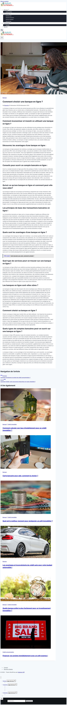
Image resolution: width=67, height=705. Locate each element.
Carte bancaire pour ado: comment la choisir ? (20, 476)
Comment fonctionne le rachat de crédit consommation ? (15, 376)
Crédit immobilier (9, 11)
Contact (6, 667)
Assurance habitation (9, 19)
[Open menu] (2, 37)
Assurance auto (8, 15)
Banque (5, 97)
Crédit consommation (8, 652)
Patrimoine (5, 692)
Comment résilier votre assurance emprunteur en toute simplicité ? (18, 380)
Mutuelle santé (8, 21)
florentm (6, 105)
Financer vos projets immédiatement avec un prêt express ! (25, 656)
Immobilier (7, 25)
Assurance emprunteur (10, 17)
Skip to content (4, 1)
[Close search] (2, 699)
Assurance (5, 684)
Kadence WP (21, 672)
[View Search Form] (2, 30)
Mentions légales (8, 669)
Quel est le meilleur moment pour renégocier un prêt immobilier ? (28, 521)
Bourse (5, 27)
